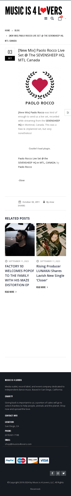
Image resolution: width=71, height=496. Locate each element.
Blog (17, 30)
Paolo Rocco (37, 112)
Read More (10, 291)
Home (7, 30)
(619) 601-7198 (12, 435)
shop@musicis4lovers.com (18, 444)
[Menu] (45, 18)
